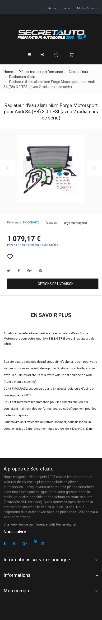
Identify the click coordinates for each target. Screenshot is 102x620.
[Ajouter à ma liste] (10, 256)
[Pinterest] (35, 541)
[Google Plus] (25, 543)
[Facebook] (4, 543)
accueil (53, 8)
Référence (14, 222)
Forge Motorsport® (75, 222)
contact (67, 8)
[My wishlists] (56, 54)
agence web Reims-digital (56, 524)
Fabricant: (52, 222)
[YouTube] (14, 543)
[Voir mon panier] (71, 54)
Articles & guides (87, 8)
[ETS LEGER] (51, 34)
